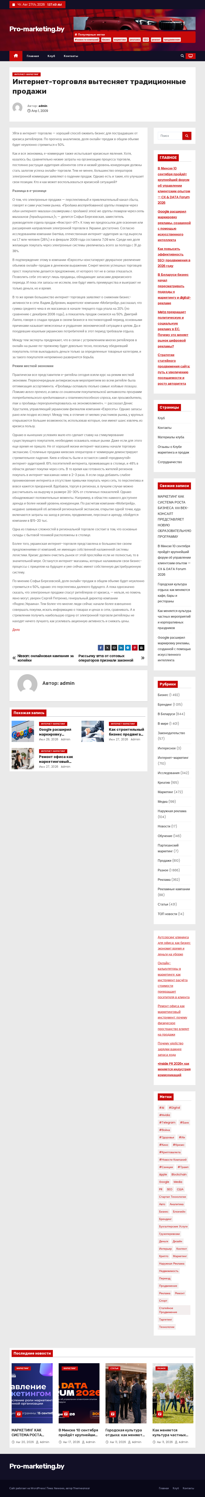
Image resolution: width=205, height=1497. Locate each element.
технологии (166, 1327)
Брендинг (165, 704)
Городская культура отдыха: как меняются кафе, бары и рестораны (126, 1437)
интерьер (165, 1249)
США (180, 1189)
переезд (164, 1278)
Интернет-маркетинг (26, 74)
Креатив (164, 782)
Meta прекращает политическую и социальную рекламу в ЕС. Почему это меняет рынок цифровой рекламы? (173, 329)
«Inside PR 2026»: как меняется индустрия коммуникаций (174, 1069)
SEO (146, 39)
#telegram (167, 1122)
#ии (182, 1137)
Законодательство (171, 733)
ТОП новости (167, 914)
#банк (184, 1122)
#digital (174, 1108)
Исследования (169, 773)
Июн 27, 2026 (118, 739)
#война (164, 1130)
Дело (16, 629)
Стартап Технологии (172, 1197)
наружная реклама (171, 1264)
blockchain (179, 1174)
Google (164, 1182)
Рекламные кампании (174, 889)
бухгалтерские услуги (173, 1226)
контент (181, 1249)
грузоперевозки (169, 1234)
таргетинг (165, 1319)
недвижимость (168, 1271)
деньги (163, 1241)
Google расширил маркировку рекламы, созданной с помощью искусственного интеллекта (174, 649)
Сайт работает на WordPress (27, 1488)
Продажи (164, 860)
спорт (163, 1301)
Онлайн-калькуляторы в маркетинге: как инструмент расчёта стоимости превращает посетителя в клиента (174, 980)
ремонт (156, 39)
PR (160, 1189)
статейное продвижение (168, 1310)
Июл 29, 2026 (48, 739)
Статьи (163, 904)
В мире (163, 723)
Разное (163, 870)
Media (178, 1182)
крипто (163, 1256)
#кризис (178, 1145)
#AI (161, 1108)
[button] (182, 56)
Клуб (51, 56)
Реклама (164, 879)
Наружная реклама (172, 811)
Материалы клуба (171, 437)
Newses (59, 1488)
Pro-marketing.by (36, 29)
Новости (164, 826)
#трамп (183, 1167)
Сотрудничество (170, 462)
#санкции (166, 1167)
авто (162, 1204)
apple (163, 1174)
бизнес (106, 39)
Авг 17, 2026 (72, 1442)
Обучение (165, 836)
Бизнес (163, 695)
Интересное (167, 748)
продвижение (172, 39)
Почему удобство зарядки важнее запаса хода (170, 1049)
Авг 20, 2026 (25, 1442)
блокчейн (179, 1212)
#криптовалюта (170, 1152)
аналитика (177, 1204)
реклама (135, 39)
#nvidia (164, 1115)
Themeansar (81, 1488)
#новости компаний (86, 39)
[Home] (15, 56)
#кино (163, 1145)
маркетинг (120, 39)
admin (42, 106)
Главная (33, 56)
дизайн (177, 1241)
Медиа (163, 801)
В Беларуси (166, 714)
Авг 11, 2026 (118, 1442)
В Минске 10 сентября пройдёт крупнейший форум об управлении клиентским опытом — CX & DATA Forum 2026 (174, 185)
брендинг (165, 1219)
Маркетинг (165, 792)
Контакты (71, 56)
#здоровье (166, 1137)
